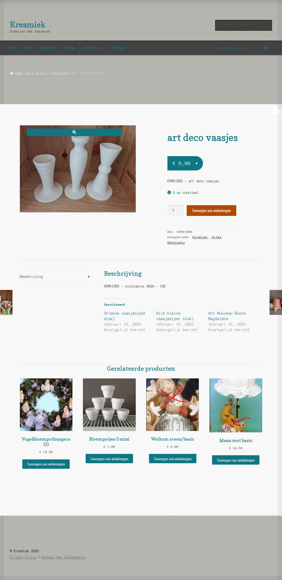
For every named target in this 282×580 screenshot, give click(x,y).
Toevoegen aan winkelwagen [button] (46, 464)
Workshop (48, 48)
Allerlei (200, 237)
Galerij (69, 48)
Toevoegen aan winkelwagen (211, 210)
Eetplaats (60, 73)
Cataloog (90, 48)
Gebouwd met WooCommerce (63, 557)
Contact (118, 48)
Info (29, 48)
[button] (74, 132)
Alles (216, 237)
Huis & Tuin (37, 73)
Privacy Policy (23, 557)
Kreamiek (27, 24)
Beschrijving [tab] (31, 276)
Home (14, 48)
